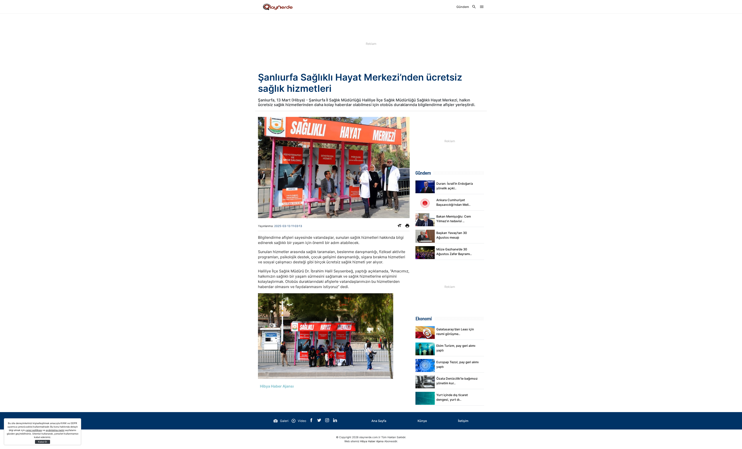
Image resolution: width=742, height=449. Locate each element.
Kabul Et (42, 441)
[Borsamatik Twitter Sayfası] (319, 421)
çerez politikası (34, 430)
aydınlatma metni (55, 430)
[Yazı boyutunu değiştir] (399, 226)
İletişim (463, 421)
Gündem (462, 7)
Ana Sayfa (378, 421)
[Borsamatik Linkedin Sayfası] (335, 421)
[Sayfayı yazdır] (407, 226)
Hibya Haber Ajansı (372, 441)
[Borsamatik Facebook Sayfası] (311, 421)
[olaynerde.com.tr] (277, 7)
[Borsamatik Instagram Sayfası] (327, 421)
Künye (422, 421)
